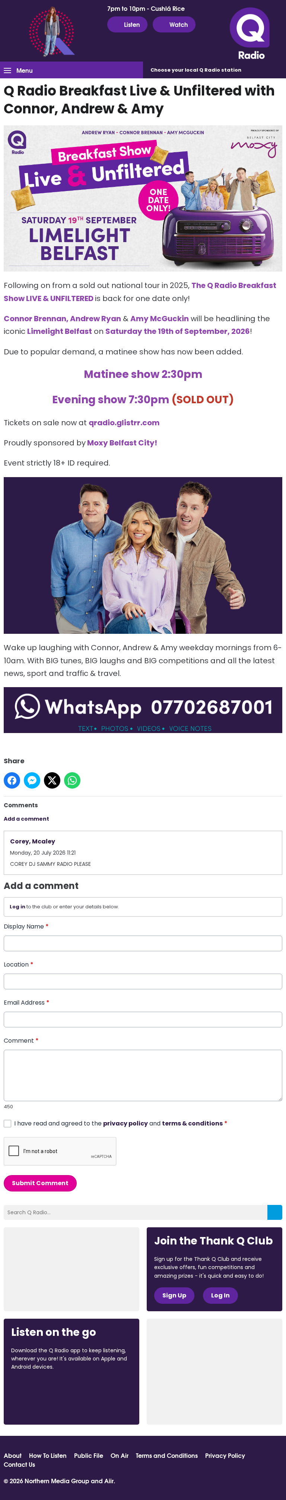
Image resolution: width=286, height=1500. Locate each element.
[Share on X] (52, 780)
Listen (132, 24)
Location (19, 964)
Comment (21, 1040)
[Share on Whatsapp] (72, 780)
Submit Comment (40, 1183)
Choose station (195, 69)
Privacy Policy (225, 1455)
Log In (220, 1295)
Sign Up (174, 1295)
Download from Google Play (39, 1406)
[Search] (274, 1212)
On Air (119, 1455)
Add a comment (26, 819)
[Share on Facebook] (12, 780)
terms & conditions (192, 1123)
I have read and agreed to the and (121, 1123)
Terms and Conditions (167, 1455)
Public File (88, 1455)
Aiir (109, 1480)
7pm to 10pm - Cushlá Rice (146, 8)
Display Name (26, 926)
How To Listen (48, 1455)
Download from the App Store (40, 1387)
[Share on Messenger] (32, 780)
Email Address (27, 1002)
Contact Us (19, 1464)
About (13, 1455)
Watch (178, 24)
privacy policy (125, 1123)
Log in (17, 906)
